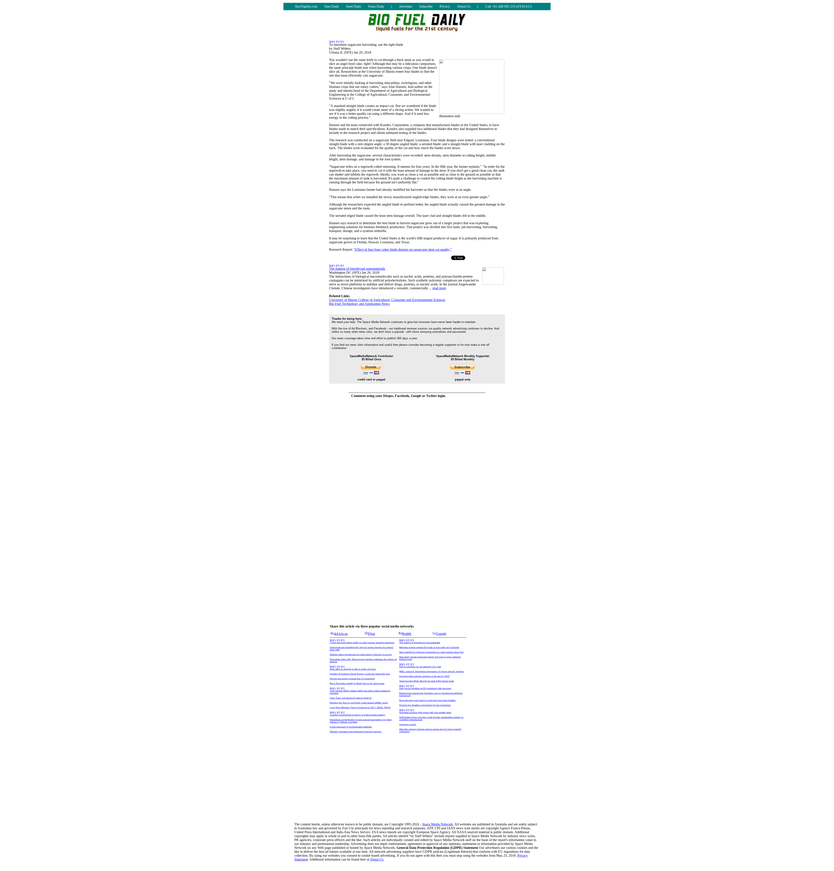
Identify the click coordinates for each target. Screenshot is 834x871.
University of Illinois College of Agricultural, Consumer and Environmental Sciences (387, 300)
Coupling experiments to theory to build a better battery (357, 715)
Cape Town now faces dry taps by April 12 (351, 698)
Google (441, 634)
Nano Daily (376, 6)
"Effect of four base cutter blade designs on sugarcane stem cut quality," (403, 249)
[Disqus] (398, 456)
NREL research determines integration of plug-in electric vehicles (431, 671)
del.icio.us (341, 634)
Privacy (445, 6)
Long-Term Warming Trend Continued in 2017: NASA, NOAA (360, 707)
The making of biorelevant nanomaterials (357, 268)
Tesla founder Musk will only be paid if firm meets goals (426, 681)
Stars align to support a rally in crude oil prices (353, 669)
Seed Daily (353, 6)
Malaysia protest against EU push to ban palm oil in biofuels (429, 647)
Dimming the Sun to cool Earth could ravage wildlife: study (359, 702)
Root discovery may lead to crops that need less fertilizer (427, 700)
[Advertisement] (417, 785)
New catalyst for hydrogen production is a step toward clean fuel (431, 652)
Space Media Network (437, 824)
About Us (463, 6)
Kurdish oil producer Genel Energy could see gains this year (360, 674)
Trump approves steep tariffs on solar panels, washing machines (362, 642)
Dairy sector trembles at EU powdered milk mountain (425, 688)
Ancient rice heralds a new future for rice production (425, 705)
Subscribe (426, 6)
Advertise (405, 6)
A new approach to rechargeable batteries (351, 727)
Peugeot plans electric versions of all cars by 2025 (424, 676)
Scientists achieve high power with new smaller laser (425, 712)
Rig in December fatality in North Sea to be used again (357, 683)
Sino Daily (331, 6)
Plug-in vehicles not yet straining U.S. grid (420, 666)
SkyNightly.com (306, 6)
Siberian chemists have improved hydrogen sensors (355, 731)
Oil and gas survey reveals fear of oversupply (352, 678)
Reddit (406, 634)
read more (439, 288)
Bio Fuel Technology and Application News (359, 304)
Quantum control (407, 724)
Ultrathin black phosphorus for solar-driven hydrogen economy (361, 654)
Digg (371, 634)
